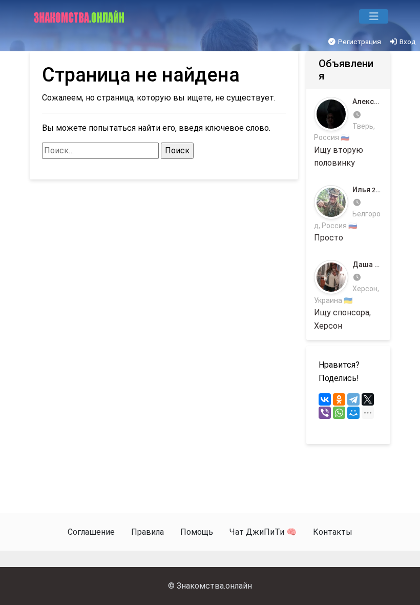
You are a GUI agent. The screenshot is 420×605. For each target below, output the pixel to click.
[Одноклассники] (339, 399)
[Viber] (325, 413)
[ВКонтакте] (325, 399)
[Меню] (373, 16)
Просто (348, 214)
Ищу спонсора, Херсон (348, 295)
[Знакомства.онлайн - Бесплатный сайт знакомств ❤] (80, 16)
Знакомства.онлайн (214, 586)
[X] (368, 399)
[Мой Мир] (353, 413)
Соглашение (91, 532)
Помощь (196, 532)
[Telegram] (353, 399)
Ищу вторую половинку (348, 132)
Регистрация (359, 41)
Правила (147, 532)
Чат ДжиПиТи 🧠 (263, 532)
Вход (407, 41)
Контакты (332, 532)
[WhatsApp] (339, 413)
